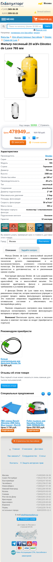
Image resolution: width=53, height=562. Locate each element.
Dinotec (48, 156)
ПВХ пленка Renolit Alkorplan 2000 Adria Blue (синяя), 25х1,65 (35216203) (10, 424)
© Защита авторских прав (31, 463)
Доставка (39, 449)
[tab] (10, 250)
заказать (19, 142)
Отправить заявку (27, 519)
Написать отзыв (9, 386)
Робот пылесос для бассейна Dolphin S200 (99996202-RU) (36, 423)
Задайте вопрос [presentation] (29, 250)
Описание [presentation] (10, 250)
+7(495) (9, 9)
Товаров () (45, 19)
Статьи (42, 456)
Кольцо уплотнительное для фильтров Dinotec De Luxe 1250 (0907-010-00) (11, 362)
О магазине (27, 449)
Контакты (14, 463)
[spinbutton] (29, 137)
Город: (3, 241)
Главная (16, 449)
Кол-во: (18, 138)
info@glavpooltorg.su (29, 515)
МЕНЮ (10, 19)
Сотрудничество (29, 456)
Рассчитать (44, 241)
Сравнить (45, 125)
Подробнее (7, 430)
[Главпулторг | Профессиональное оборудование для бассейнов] (12, 4)
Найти (47, 26)
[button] (34, 137)
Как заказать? (14, 456)
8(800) (10, 13)
